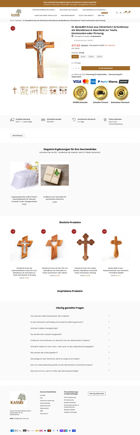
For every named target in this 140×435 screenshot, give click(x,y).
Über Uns (102, 15)
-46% (104, 231)
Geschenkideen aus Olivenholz (94, 10)
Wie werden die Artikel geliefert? (44, 352)
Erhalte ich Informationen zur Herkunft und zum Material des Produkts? (60, 340)
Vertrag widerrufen (97, 394)
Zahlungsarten (45, 403)
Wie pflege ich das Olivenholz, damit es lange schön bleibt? (55, 359)
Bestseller (18, 20)
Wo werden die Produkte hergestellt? (46, 334)
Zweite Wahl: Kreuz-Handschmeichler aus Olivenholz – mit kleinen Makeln (115, 270)
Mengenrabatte (69, 410)
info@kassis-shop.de (21, 418)
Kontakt (42, 395)
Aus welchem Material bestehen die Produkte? (50, 316)
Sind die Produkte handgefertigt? (44, 328)
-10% (12, 28)
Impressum (44, 414)
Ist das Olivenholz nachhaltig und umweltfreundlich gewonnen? (57, 322)
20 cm (91, 57)
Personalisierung (70, 397)
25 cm (99, 57)
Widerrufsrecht (45, 406)
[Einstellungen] (120, 13)
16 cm (83, 57)
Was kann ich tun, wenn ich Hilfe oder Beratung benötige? (55, 371)
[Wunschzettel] (124, 13)
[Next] (65, 55)
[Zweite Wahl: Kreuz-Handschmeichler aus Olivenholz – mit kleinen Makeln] (116, 247)
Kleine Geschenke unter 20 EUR (46, 15)
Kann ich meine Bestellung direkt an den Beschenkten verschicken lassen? (62, 365)
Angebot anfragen (70, 412)
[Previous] (13, 55)
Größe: (78, 53)
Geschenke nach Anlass (68, 10)
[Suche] (117, 13)
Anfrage (77, 63)
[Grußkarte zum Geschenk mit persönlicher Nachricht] (55, 175)
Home (12, 20)
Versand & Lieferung (47, 401)
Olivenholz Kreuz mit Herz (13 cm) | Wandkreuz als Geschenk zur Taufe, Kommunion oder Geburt (55, 270)
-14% (13, 231)
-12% (74, 231)
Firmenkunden (69, 400)
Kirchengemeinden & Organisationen (71, 406)
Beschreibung (17, 135)
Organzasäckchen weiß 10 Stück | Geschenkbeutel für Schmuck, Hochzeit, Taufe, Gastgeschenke (24, 199)
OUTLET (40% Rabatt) (86, 15)
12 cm (75, 57)
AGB (41, 411)
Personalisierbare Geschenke (43, 10)
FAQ (41, 398)
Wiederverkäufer (70, 403)
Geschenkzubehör (68, 15)
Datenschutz (44, 408)
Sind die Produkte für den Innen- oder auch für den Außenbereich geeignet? (62, 346)
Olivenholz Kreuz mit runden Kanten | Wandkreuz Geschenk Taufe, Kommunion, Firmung (85, 270)
